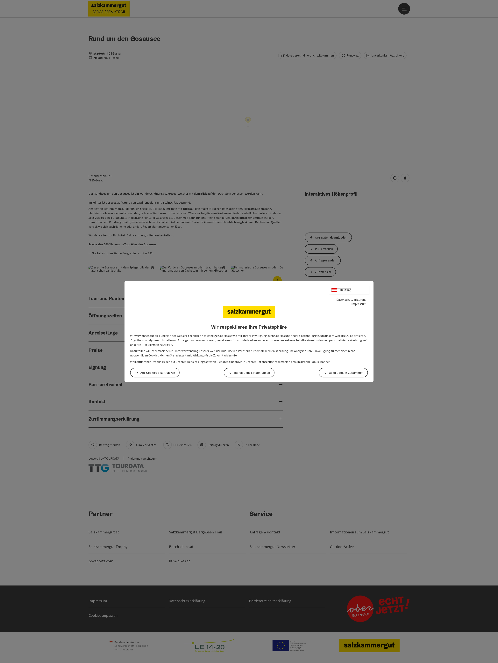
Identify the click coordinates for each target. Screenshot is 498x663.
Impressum (358, 304)
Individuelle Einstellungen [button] (252, 373)
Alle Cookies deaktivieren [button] (157, 373)
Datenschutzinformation (273, 362)
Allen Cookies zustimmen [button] (346, 373)
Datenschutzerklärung (351, 299)
